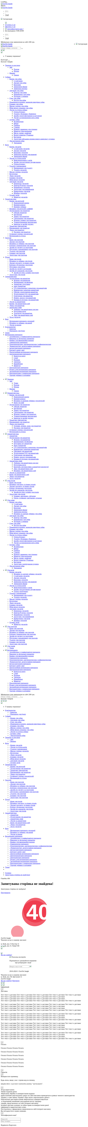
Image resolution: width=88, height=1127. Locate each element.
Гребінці (17, 550)
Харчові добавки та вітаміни (19, 691)
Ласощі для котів (20, 578)
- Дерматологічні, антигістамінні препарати (25, 848)
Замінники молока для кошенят (25, 582)
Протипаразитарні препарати (20, 669)
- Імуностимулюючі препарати (20, 850)
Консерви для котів (21, 580)
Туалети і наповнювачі (17, 593)
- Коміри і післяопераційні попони (22, 842)
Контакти (15, 981)
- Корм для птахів (15, 801)
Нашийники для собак (22, 519)
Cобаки (8, 716)
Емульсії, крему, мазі (16, 666)
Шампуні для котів (20, 624)
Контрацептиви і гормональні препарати (24, 689)
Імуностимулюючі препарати (20, 664)
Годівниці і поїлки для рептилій (21, 430)
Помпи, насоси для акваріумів (25, 457)
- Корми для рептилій (17, 766)
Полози (16, 385)
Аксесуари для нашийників (24, 617)
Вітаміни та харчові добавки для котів (28, 574)
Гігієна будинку (19, 537)
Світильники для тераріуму (24, 412)
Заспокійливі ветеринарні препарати (22, 687)
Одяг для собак (14, 523)
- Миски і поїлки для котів (19, 751)
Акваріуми (13, 436)
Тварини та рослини (12, 737)
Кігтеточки (13, 601)
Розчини (17, 675)
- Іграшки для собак (16, 726)
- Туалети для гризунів (17, 794)
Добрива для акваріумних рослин (26, 463)
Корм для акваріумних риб (19, 474)
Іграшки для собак (16, 529)
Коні (6, 828)
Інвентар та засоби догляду (23, 418)
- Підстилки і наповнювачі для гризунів (24, 792)
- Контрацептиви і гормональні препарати (24, 863)
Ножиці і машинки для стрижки (25, 554)
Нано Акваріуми (20, 445)
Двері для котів (14, 603)
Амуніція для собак (16, 516)
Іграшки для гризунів (17, 642)
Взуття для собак (20, 525)
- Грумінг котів (14, 763)
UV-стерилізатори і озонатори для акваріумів (30, 447)
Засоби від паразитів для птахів (20, 490)
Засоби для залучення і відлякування (27, 589)
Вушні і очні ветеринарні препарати (22, 685)
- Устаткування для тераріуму (20, 768)
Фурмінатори (19, 547)
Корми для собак (15, 502)
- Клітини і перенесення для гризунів (23, 788)
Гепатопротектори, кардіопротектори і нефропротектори (30, 660)
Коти (7, 743)
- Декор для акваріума (17, 825)
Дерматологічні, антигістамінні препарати (24, 662)
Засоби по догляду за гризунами (21, 636)
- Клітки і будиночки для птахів (21, 807)
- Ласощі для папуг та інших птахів (22, 805)
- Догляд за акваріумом (17, 821)
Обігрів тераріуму (20, 406)
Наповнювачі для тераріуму (19, 422)
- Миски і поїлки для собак (19, 728)
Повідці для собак (20, 518)
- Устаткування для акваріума (20, 817)
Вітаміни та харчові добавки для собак (28, 514)
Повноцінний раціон (21, 397)
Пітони (16, 387)
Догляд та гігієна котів (17, 586)
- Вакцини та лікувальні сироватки (22, 840)
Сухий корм (18, 504)
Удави (16, 383)
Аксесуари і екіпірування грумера (26, 564)
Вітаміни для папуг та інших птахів (22, 484)
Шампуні (17, 681)
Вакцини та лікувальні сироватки (21, 654)
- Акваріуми (13, 815)
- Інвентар (13, 712)
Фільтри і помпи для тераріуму (25, 414)
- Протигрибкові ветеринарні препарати (24, 854)
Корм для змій (19, 403)
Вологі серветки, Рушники (23, 560)
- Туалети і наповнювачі (18, 749)
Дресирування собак (16, 566)
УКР (7, 15)
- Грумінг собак (15, 734)
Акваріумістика (11, 813)
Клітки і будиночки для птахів (20, 488)
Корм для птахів (15, 482)
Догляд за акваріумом (17, 473)
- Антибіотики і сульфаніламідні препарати (25, 838)
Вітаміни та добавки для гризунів (21, 632)
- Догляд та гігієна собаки (18, 732)
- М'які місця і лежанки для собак (21, 730)
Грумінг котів (14, 622)
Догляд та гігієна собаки (18, 535)
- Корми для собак (16, 718)
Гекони (16, 391)
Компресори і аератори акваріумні (26, 449)
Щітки (16, 549)
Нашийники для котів (22, 615)
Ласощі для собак (20, 506)
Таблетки (17, 677)
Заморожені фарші (20, 510)
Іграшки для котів (15, 605)
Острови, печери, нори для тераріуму (27, 426)
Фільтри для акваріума (22, 440)
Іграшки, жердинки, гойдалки (25, 496)
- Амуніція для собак (17, 720)
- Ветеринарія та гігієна (18, 778)
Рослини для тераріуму (22, 428)
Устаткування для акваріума (19, 438)
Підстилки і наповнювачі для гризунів (23, 638)
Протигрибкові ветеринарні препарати (23, 668)
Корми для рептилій (16, 395)
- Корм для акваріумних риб (19, 823)
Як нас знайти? (6, 955)
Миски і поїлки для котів (18, 599)
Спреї (16, 673)
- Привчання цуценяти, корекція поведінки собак (27, 724)
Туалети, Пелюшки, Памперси (25, 539)
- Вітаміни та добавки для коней (21, 832)
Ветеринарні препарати (13, 836)
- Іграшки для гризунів (17, 795)
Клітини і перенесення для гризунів (22, 634)
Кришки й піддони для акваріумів (26, 459)
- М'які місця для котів (17, 759)
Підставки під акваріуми (23, 443)
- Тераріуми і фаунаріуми (18, 770)
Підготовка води (20, 465)
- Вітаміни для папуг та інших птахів (22, 803)
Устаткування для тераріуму (19, 405)
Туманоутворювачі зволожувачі (25, 416)
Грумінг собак (14, 545)
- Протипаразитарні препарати (20, 856)
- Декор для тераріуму (17, 774)
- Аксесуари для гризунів (18, 797)
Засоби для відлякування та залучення (28, 541)
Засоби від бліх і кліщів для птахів (26, 492)
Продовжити (5, 893)
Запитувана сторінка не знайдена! (17, 875)
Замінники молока (20, 512)
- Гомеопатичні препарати (19, 844)
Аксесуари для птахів (17, 494)
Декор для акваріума (16, 476)
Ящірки (12, 389)
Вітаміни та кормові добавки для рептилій (29, 401)
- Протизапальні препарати (19, 857)
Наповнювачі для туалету (23, 595)
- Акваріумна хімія (16, 819)
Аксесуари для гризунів (18, 644)
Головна (8, 873)
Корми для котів (15, 572)
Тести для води (14, 478)
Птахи (7, 799)
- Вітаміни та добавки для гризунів (22, 786)
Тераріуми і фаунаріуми (18, 420)
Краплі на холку (20, 671)
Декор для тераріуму (16, 424)
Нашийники (18, 679)
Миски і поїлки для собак (18, 531)
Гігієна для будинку (21, 591)
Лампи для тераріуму (21, 410)
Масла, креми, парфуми (22, 558)
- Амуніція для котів (16, 761)
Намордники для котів (22, 618)
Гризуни (8, 780)
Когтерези (17, 562)
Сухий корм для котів (22, 576)
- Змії (11, 739)
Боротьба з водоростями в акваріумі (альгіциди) (31, 467)
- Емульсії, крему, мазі (17, 852)
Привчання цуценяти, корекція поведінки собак (27, 527)
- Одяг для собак (15, 722)
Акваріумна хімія (15, 461)
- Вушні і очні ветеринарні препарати (23, 859)
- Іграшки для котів (16, 757)
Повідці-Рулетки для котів (23, 613)
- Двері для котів (15, 755)
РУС (6, 11)
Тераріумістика (10, 765)
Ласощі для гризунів (16, 630)
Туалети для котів (20, 597)
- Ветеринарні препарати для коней (22, 830)
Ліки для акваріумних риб (23, 469)
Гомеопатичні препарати (18, 658)
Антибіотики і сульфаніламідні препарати (24, 652)
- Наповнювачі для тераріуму (20, 772)
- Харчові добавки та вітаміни (20, 865)
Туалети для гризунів (17, 640)
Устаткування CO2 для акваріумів (26, 453)
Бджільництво (10, 710)
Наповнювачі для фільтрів (23, 442)
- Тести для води (15, 826)
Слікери (17, 552)
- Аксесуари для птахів (17, 811)
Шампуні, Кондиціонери (23, 556)
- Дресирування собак (17, 735)
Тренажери (18, 568)
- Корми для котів (15, 745)
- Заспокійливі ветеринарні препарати (23, 861)
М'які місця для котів (17, 607)
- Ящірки (12, 741)
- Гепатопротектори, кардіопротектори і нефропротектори (30, 846)
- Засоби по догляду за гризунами (21, 790)
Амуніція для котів (16, 609)
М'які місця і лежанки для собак (21, 533)
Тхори (11, 648)
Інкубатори (18, 408)
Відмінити (4, 1125)
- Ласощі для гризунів (17, 784)
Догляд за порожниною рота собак (26, 543)
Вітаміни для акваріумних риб (25, 471)
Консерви (17, 508)
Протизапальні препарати (18, 683)
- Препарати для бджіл (17, 714)
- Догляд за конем (15, 834)
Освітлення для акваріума (23, 455)
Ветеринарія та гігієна (17, 432)
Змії (10, 381)
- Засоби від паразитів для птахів (21, 809)
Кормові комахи (19, 399)
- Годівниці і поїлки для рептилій (21, 776)
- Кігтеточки (14, 753)
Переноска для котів (21, 611)
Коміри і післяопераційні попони (21, 656)
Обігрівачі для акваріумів (23, 451)
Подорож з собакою (21, 521)
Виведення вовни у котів (23, 587)
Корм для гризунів (16, 628)
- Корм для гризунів (16, 782)
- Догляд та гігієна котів (18, 747)
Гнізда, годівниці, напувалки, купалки (28, 498)
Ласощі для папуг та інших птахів (21, 486)
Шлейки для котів (20, 620)
